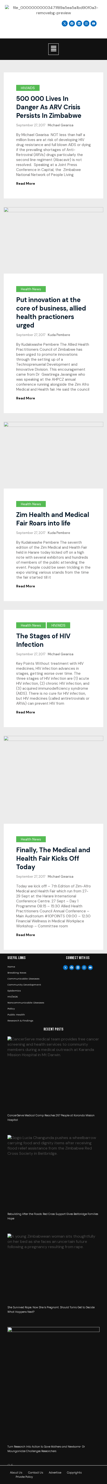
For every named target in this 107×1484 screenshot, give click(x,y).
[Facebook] (71, 967)
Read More (25, 183)
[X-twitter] (65, 967)
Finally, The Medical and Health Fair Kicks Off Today (53, 858)
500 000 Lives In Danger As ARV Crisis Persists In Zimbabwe (48, 107)
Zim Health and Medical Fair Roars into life (52, 518)
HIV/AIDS (28, 88)
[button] (53, 49)
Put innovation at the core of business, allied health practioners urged (51, 313)
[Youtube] (90, 967)
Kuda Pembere (59, 335)
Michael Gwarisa (60, 125)
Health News (31, 289)
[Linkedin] (79, 23)
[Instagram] (86, 23)
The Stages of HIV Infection (43, 640)
